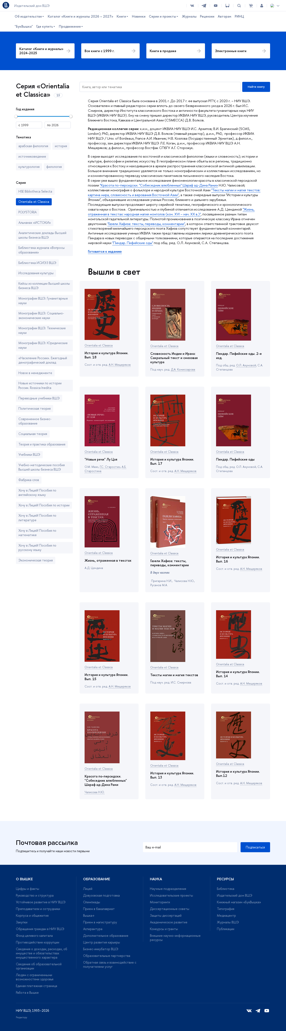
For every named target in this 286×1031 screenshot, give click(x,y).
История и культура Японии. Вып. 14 (238, 673)
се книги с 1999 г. (100, 51)
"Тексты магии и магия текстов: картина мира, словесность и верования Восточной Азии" (174, 192)
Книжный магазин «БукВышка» (239, 902)
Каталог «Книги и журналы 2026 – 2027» (80, 16)
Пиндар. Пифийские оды (235, 459)
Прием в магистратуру (100, 922)
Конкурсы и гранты (164, 929)
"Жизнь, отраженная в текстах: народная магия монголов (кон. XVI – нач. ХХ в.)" (171, 211)
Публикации (225, 929)
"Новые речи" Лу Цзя (101, 459)
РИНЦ (239, 16)
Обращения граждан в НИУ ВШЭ (40, 929)
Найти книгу (256, 87)
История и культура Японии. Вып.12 (238, 773)
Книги (121, 16)
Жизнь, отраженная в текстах (108, 560)
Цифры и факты (27, 888)
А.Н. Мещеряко (120, 365)
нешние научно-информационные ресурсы (175, 937)
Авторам (224, 16)
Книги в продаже (163, 51)
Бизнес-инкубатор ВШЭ (100, 949)
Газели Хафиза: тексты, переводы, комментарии (169, 563)
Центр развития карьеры (101, 942)
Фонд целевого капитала (34, 935)
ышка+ (89, 915)
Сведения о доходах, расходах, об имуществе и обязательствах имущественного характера (41, 953)
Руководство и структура (35, 895)
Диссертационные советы (169, 908)
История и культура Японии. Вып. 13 (172, 775)
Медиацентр (226, 915)
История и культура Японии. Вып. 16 (238, 559)
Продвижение (70, 26)
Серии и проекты (162, 16)
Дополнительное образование (105, 935)
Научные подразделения (168, 888)
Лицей (87, 888)
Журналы (189, 16)
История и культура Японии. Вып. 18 (106, 355)
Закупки (21, 922)
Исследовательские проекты (171, 895)
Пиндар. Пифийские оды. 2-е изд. (239, 355)
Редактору (21, 1017)
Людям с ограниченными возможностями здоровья (34, 977)
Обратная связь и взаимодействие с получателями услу (109, 964)
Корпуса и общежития (32, 915)
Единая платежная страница (36, 985)
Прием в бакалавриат (99, 908)
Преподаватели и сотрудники (38, 908)
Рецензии (207, 16)
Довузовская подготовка (101, 895)
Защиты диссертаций (166, 915)
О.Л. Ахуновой (246, 365)
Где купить (44, 26)
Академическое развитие (168, 922)
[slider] (15, 116)
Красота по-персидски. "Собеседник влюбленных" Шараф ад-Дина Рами (106, 780)
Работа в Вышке (27, 992)
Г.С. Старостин (110, 467)
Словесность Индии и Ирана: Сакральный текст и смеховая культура (174, 357)
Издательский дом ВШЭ (234, 895)
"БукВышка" (24, 26)
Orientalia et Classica (99, 345)
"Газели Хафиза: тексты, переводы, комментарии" (146, 223)
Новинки (139, 16)
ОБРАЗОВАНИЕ (96, 879)
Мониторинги (160, 902)
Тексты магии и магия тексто (174, 675)
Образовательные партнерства (106, 955)
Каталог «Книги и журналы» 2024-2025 (41, 50)
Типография (225, 908)
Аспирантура (92, 929)
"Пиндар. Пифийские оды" (132, 242)
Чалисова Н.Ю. (94, 792)
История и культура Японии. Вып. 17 (172, 461)
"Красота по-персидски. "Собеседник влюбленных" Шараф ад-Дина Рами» (159, 185)
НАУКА (156, 879)
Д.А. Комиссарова (183, 369)
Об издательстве (28, 16)
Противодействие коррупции (37, 942)
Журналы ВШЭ (228, 922)
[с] (29, 125)
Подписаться (255, 847)
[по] (58, 125)
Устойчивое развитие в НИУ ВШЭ (41, 902)
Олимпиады (91, 902)
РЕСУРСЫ (225, 879)
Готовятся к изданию (105, 251)
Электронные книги (230, 51)
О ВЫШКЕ (24, 879)
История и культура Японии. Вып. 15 (106, 676)
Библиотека (225, 888)
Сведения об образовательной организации (39, 966)
